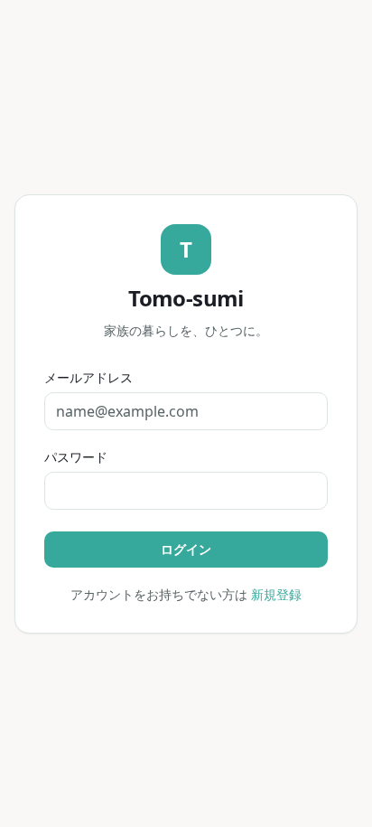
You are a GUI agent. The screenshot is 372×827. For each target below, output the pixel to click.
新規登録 (276, 594)
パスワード (75, 456)
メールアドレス (88, 377)
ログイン (186, 549)
